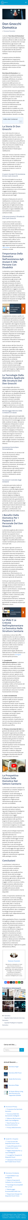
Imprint (18, 1217)
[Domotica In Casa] (4, 2)
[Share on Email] (22, 982)
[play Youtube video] (14, 765)
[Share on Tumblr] (14, 982)
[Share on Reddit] (16, 982)
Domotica (7, 1016)
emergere (18, 654)
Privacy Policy (21, 1214)
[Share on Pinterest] (8, 982)
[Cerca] (22, 1050)
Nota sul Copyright (15, 1216)
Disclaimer (12, 1217)
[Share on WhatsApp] (19, 982)
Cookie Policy (5, 1216)
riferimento (5, 247)
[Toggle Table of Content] (20, 121)
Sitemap (23, 1217)
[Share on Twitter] (11, 982)
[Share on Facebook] (5, 982)
